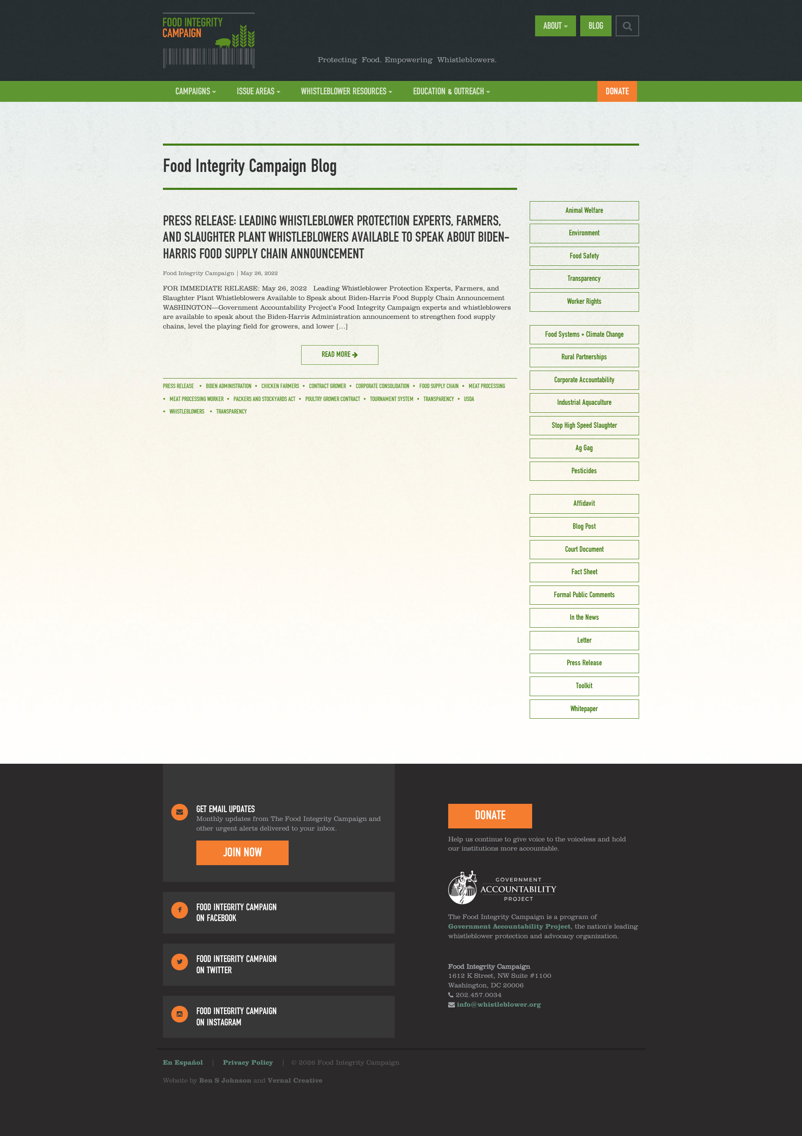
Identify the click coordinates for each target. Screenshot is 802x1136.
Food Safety (584, 256)
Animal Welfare (584, 211)
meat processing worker (196, 399)
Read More (337, 355)
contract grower (327, 386)
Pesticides (584, 471)
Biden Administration (228, 386)
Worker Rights (584, 302)
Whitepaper (584, 709)
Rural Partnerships (584, 357)
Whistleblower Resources (343, 91)
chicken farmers (280, 386)
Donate (617, 91)
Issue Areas (255, 91)
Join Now (242, 852)
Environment (584, 233)
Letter (584, 640)
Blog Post (584, 527)
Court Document (584, 549)
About (552, 26)
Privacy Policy (248, 1063)
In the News (584, 617)
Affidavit (584, 504)
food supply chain (439, 386)
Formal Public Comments (584, 595)
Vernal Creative (295, 1081)
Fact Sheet (584, 572)
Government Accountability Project (509, 927)
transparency (439, 399)
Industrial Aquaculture (584, 403)
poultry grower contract (332, 399)
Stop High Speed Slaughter (584, 426)
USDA (469, 399)
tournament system (392, 399)
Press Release (178, 386)
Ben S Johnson (225, 1081)
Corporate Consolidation (382, 386)
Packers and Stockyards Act (264, 399)
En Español (183, 1063)
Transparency (231, 412)
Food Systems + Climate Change (584, 335)
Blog (596, 26)
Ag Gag (584, 448)
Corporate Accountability (584, 380)
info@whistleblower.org (499, 1005)
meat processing (487, 386)
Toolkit (584, 686)
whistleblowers (187, 412)
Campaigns (192, 91)
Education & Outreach (448, 91)
